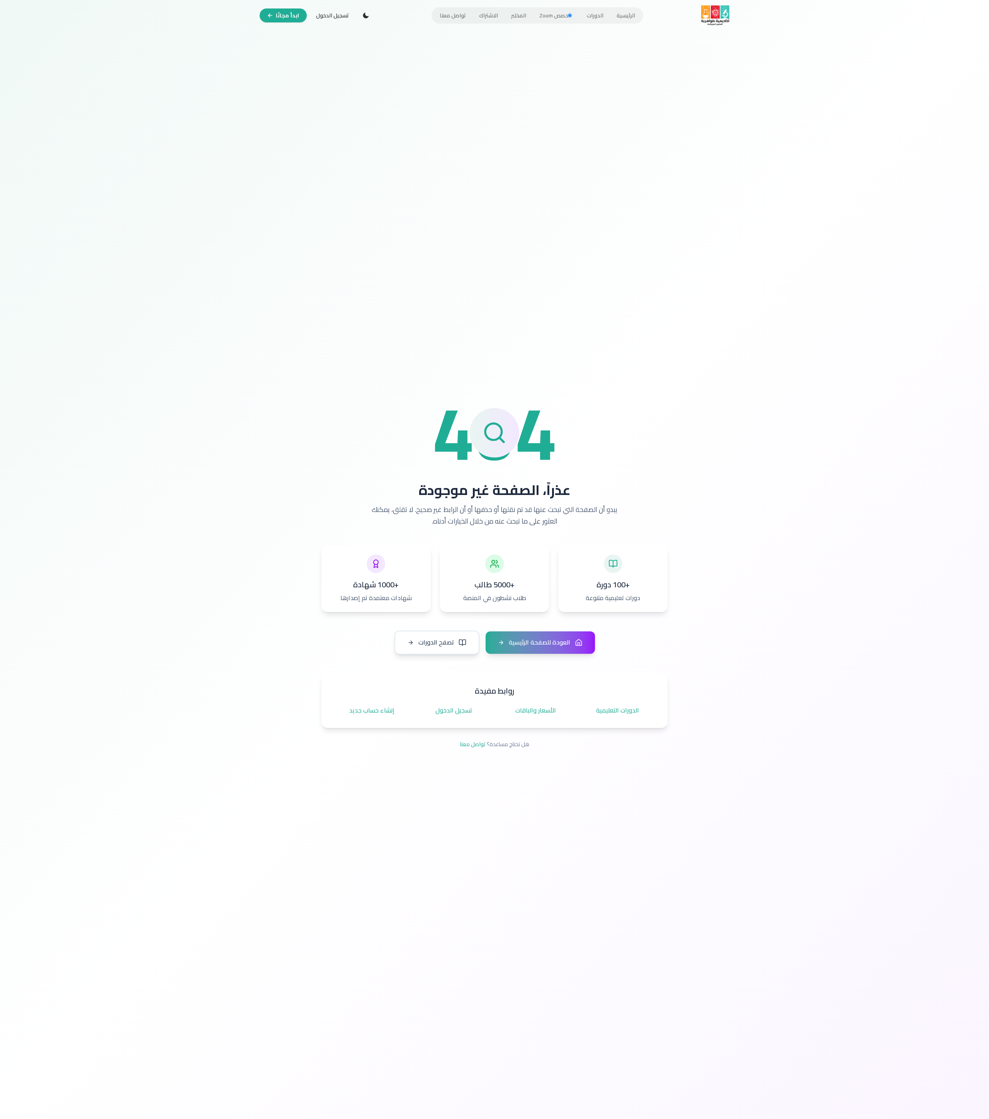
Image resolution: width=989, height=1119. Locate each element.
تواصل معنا (473, 744)
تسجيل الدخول (332, 15)
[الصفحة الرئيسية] (715, 15)
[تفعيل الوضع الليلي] (366, 15)
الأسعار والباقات (535, 711)
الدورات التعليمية (617, 711)
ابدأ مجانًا (287, 15)
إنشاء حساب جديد (371, 711)
